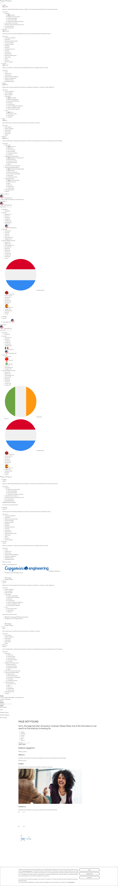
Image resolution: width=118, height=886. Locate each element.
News (6, 120)
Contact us (25, 854)
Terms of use (23, 816)
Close (1, 702)
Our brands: (20, 829)
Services (6, 65)
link (3, 6)
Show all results (3, 717)
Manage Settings (89, 873)
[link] (6, 0)
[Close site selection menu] (6, 201)
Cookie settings (26, 862)
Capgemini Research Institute (9, 502)
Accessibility (23, 818)
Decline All (89, 877)
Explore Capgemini (26, 748)
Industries (7, 31)
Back (9, 15)
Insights (6, 6)
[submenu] (6, 581)
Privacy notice (25, 864)
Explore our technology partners (9, 564)
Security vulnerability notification (27, 821)
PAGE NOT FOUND (28, 721)
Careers (6, 84)
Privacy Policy (23, 819)
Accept (89, 869)
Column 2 (22, 857)
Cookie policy (25, 860)
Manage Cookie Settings (27, 871)
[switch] (0, 199)
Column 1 (22, 843)
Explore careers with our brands (9, 614)
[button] (8, 322)
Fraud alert (23, 824)
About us (7, 138)
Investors (22, 814)
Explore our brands (6, 562)
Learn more (5, 11)
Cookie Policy (23, 822)
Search (1, 695)
